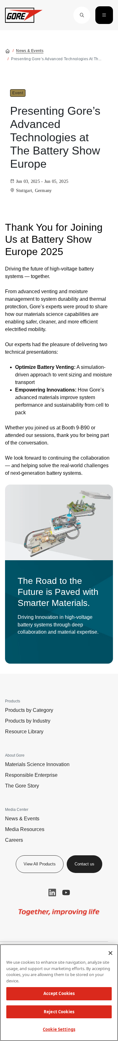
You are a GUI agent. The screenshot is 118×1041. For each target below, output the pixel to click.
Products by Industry (27, 721)
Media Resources (24, 829)
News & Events (29, 51)
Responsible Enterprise (31, 775)
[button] (81, 15)
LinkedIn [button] (52, 892)
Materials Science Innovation (37, 764)
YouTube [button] (66, 892)
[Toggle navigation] (104, 15)
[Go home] (7, 51)
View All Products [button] (40, 864)
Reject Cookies (59, 1012)
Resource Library (24, 731)
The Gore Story (22, 785)
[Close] (110, 953)
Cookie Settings (59, 1029)
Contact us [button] (84, 864)
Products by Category (29, 710)
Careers (14, 840)
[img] (59, 522)
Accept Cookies (59, 993)
